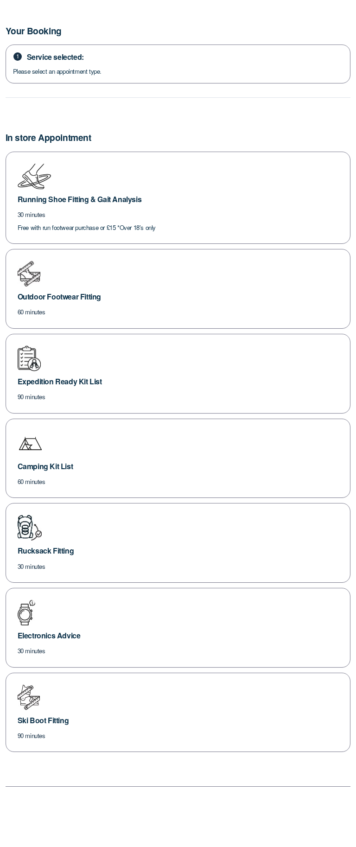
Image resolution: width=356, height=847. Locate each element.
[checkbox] (178, 198)
